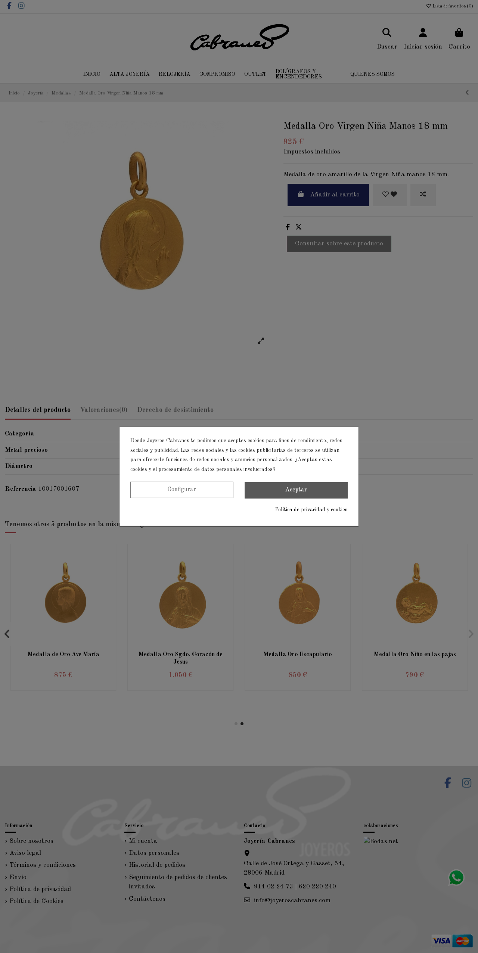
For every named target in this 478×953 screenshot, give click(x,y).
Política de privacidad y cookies (311, 509)
